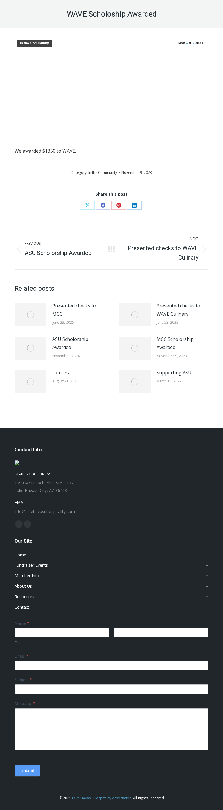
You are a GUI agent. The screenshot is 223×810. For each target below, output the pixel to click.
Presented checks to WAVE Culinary (178, 310)
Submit (27, 770)
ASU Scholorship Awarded (70, 343)
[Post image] (30, 314)
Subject (23, 679)
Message (25, 703)
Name (22, 623)
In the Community (34, 43)
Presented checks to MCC (74, 310)
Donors (60, 372)
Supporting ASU (174, 372)
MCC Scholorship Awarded (175, 343)
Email (21, 656)
